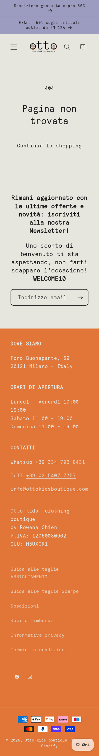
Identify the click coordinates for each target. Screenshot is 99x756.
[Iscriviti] (80, 297)
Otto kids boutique (46, 740)
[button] (13, 46)
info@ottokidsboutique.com (49, 488)
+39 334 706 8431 (60, 462)
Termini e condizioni (39, 649)
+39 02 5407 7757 (51, 475)
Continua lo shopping (49, 145)
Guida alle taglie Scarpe (45, 591)
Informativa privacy (38, 635)
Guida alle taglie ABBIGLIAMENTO (35, 572)
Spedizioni (25, 606)
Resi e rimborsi (32, 620)
